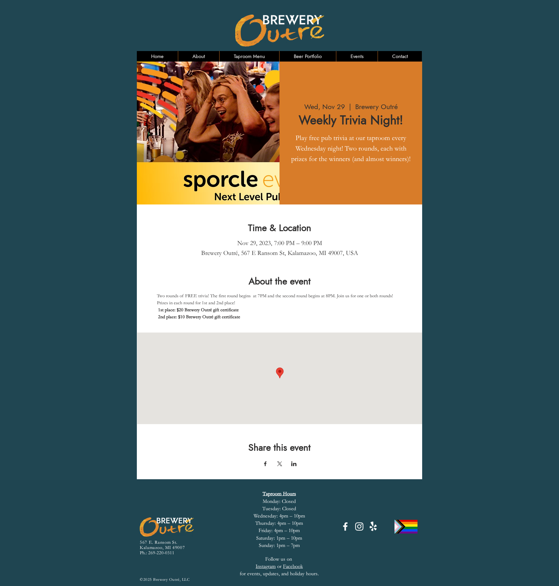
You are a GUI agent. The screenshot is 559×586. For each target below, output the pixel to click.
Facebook (293, 566)
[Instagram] (359, 526)
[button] (198, 56)
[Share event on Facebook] (265, 463)
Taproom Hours (279, 494)
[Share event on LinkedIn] (294, 463)
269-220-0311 (161, 552)
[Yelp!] (373, 526)
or (269, 566)
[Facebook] (345, 526)
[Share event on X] (279, 463)
